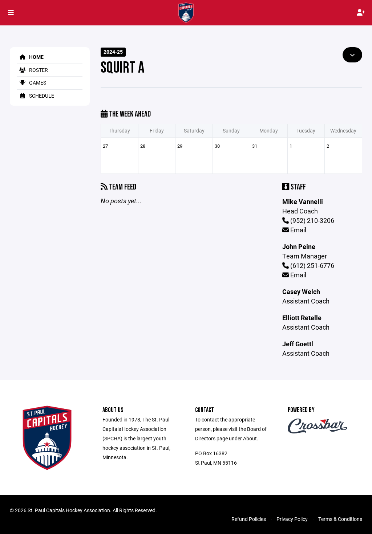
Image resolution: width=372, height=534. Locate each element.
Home (36, 56)
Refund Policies (248, 518)
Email (297, 229)
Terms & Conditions (340, 518)
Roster (38, 69)
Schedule (41, 95)
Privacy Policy (292, 518)
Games (37, 82)
